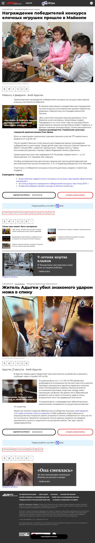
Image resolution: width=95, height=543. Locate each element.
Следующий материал (49, 536)
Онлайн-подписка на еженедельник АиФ (34, 497)
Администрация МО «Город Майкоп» (15, 83)
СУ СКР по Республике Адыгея (13, 358)
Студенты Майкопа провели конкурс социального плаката (71, 238)
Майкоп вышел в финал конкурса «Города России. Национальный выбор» (27, 245)
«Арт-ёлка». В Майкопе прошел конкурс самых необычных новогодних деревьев (26, 230)
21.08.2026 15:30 (7, 284)
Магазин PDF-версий (67, 494)
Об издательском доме (27, 494)
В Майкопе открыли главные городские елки (74, 229)
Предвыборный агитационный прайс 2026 (34, 500)
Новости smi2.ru (10, 277)
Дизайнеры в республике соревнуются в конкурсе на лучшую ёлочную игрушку (27, 238)
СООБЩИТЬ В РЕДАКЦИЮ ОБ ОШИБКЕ (65, 500)
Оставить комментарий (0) (75, 195)
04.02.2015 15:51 (7, 9)
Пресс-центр (43, 494)
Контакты (54, 494)
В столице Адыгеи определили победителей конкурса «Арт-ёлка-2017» (53, 184)
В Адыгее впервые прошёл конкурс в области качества (46, 186)
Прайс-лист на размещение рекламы (65, 497)
